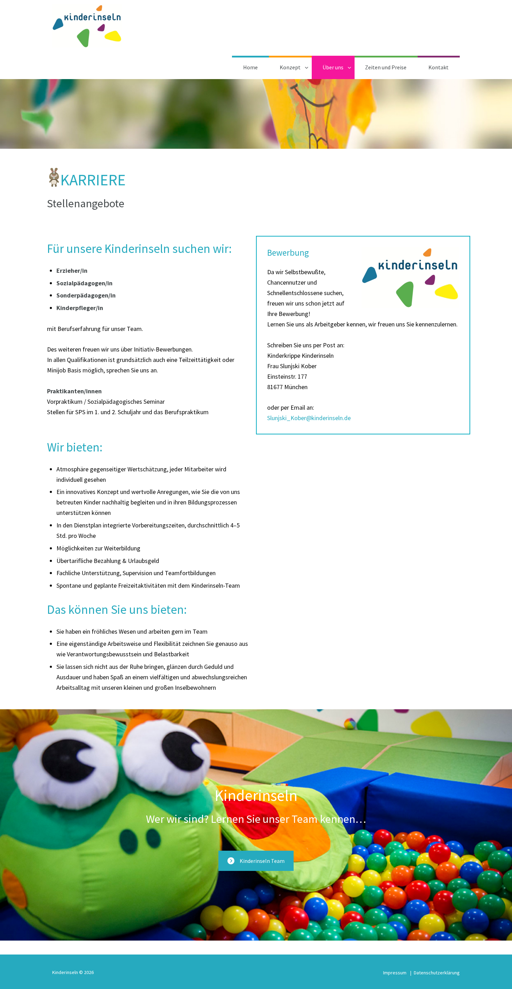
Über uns (333, 67)
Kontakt (438, 67)
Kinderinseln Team (262, 860)
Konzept (290, 67)
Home (250, 67)
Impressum (394, 972)
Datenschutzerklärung (437, 972)
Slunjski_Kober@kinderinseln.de (309, 418)
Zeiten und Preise (385, 67)
